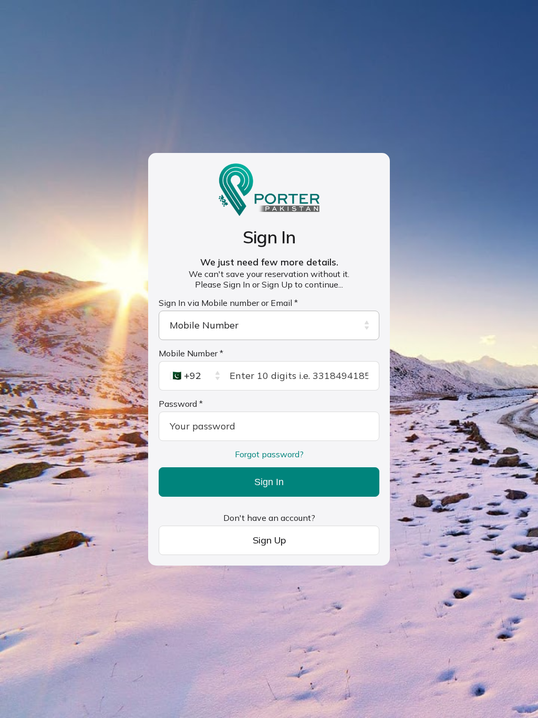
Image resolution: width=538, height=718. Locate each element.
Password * (181, 403)
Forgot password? (269, 454)
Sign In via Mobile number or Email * (228, 303)
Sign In (269, 482)
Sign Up (269, 540)
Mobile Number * (191, 353)
